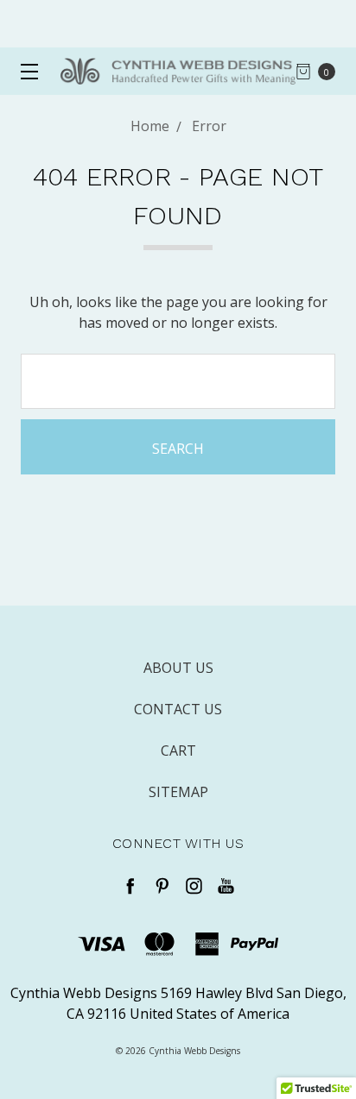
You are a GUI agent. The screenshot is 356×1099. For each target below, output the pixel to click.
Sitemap (178, 791)
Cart (178, 750)
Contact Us (178, 709)
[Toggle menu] (24, 71)
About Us (178, 667)
